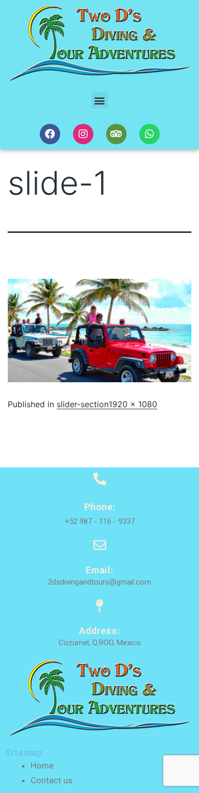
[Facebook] (50, 134)
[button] (99, 100)
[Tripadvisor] (116, 134)
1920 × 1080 (133, 404)
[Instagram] (83, 134)
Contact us (51, 780)
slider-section (83, 404)
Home (42, 765)
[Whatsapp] (149, 134)
